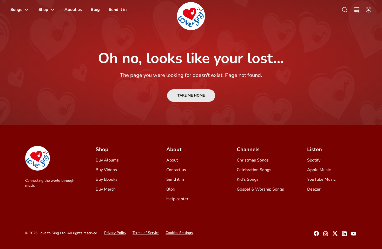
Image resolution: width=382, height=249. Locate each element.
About (172, 160)
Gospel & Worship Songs (260, 189)
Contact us (176, 170)
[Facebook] (316, 235)
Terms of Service (146, 232)
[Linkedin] (344, 235)
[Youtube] (354, 235)
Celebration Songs (254, 170)
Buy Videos (106, 170)
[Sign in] (367, 9)
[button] (357, 9)
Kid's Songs (248, 179)
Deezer (314, 189)
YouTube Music (321, 179)
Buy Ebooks (106, 179)
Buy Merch (106, 189)
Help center (177, 199)
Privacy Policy (115, 232)
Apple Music (319, 170)
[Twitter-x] (335, 235)
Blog (170, 189)
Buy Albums (107, 160)
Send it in (175, 179)
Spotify (313, 160)
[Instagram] (325, 235)
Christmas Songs (253, 160)
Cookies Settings (179, 232)
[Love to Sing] (191, 16)
